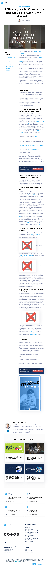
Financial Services (7, 550)
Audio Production (29, 541)
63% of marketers (33, 151)
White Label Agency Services (31, 538)
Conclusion (8, 70)
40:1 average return (33, 149)
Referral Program (29, 552)
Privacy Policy (17, 561)
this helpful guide (27, 222)
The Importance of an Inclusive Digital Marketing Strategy (10, 59)
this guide (31, 284)
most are (40, 57)
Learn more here (34, 334)
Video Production (29, 539)
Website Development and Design (32, 532)
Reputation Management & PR (31, 530)
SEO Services (28, 527)
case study (32, 331)
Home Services (7, 552)
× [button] (46, 557)
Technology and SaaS (8, 547)
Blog (26, 549)
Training (27, 547)
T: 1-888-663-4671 (12, 501)
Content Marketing (29, 533)
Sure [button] (34, 564)
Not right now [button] (40, 564)
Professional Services (8, 549)
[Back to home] (4, 2)
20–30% (36, 136)
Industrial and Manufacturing (10, 546)
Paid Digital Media (29, 529)
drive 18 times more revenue (26, 255)
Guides (26, 546)
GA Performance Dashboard (31, 536)
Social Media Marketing (30, 535)
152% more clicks (31, 194)
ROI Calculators (28, 550)
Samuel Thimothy (26, 20)
